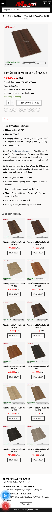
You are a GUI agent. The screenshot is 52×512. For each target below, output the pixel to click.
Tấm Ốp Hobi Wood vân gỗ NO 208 (38, 367)
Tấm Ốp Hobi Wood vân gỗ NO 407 (14, 326)
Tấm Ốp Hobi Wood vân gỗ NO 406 (38, 450)
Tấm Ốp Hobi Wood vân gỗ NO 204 (14, 243)
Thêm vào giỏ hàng (28, 103)
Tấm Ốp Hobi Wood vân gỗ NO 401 (14, 367)
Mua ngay (14, 253)
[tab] (25, 119)
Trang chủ (7, 16)
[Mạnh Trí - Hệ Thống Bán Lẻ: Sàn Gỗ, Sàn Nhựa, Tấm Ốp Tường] (26, 4)
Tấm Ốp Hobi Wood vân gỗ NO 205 (14, 409)
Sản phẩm (18, 16)
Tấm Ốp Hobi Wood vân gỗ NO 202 (38, 243)
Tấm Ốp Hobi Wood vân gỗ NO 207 (38, 409)
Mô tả (5, 119)
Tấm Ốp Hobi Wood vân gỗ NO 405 (14, 285)
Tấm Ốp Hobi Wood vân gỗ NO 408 (14, 450)
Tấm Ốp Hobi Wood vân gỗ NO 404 (38, 326)
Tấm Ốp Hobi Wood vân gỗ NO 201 (38, 285)
